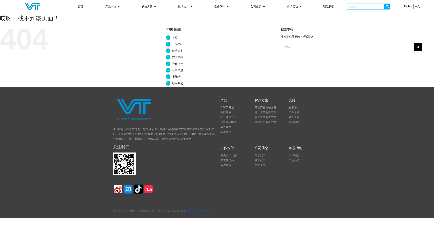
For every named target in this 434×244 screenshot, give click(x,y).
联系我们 (328, 6)
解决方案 (147, 6)
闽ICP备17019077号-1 (200, 211)
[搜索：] (347, 46)
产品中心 (110, 6)
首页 (80, 6)
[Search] (387, 6)
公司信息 (256, 6)
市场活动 (292, 6)
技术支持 (183, 6)
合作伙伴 (219, 6)
